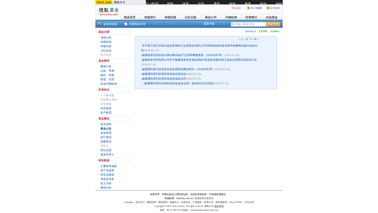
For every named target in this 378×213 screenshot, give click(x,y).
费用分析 (105, 187)
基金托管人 (107, 154)
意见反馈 (236, 8)
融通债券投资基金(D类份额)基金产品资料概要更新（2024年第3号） (183, 55)
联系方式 (208, 202)
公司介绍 (249, 202)
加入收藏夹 (257, 8)
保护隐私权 (221, 202)
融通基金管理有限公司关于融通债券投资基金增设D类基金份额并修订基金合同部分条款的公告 (199, 59)
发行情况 (105, 137)
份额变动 (105, 141)
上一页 (244, 39)
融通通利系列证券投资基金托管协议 (164, 74)
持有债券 (105, 108)
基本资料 (105, 124)
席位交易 (105, 150)
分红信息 (105, 50)
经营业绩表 (107, 174)
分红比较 (190, 17)
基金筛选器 (110, 24)
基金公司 (211, 17)
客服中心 (174, 202)
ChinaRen (128, 202)
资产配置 (105, 112)
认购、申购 (107, 70)
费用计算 (105, 66)
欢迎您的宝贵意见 (204, 198)
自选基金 (272, 17)
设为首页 (275, 8)
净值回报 (170, 17)
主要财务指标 (108, 166)
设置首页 (186, 202)
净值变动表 (107, 179)
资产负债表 (107, 170)
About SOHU (235, 202)
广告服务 (197, 202)
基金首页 (130, 17)
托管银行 (251, 17)
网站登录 (163, 202)
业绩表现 (105, 41)
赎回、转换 (107, 75)
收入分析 (105, 183)
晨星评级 (209, 23)
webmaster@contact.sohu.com (204, 210)
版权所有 (219, 206)
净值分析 (105, 37)
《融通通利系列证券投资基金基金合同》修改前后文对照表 (178, 83)
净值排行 (150, 17)
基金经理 (105, 132)
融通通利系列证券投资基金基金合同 (164, 78)
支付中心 (140, 202)
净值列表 (105, 46)
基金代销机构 (108, 83)
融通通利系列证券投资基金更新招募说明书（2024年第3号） (178, 69)
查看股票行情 (137, 24)
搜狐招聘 (151, 202)
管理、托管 (107, 79)
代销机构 (231, 17)
